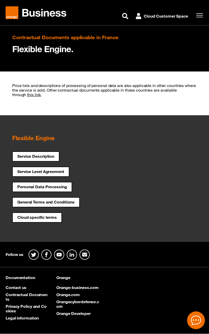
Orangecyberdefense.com (77, 304)
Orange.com (68, 294)
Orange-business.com (77, 287)
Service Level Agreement (40, 171)
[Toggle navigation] (198, 15)
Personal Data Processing (42, 186)
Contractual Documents (26, 296)
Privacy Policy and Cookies (26, 308)
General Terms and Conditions (46, 202)
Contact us (16, 287)
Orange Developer (73, 313)
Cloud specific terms (37, 217)
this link (34, 94)
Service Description (35, 156)
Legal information (22, 318)
